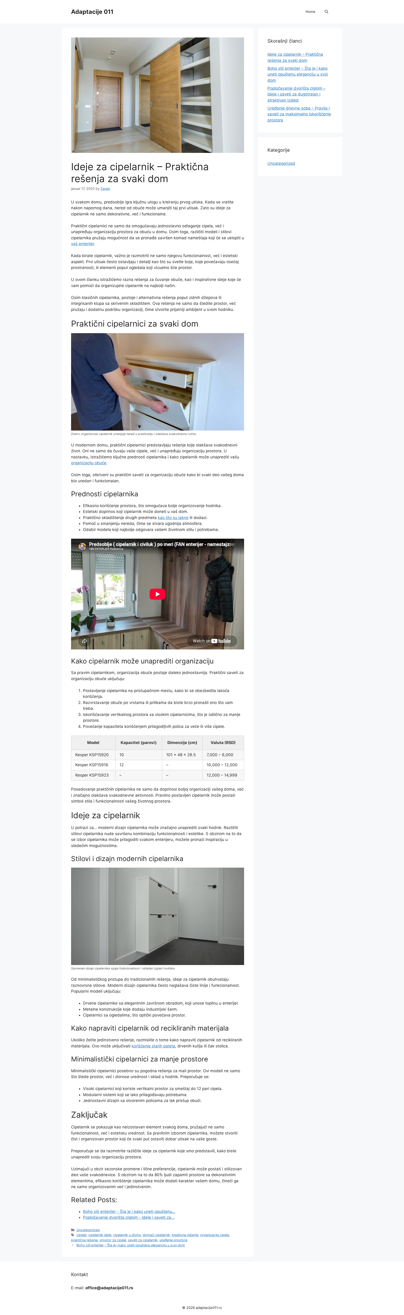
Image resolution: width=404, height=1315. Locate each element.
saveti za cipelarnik (143, 1240)
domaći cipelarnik (156, 1235)
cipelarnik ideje (99, 1235)
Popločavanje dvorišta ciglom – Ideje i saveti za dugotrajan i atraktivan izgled (296, 94)
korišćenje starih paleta (153, 1046)
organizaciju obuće (88, 462)
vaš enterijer (82, 243)
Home (310, 11)
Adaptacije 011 (92, 11)
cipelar (81, 1235)
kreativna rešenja (185, 1235)
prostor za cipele (113, 1240)
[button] (326, 12)
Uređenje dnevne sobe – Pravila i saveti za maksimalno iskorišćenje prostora (299, 114)
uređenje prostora (173, 1240)
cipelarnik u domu (127, 1235)
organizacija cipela (214, 1235)
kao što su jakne (173, 517)
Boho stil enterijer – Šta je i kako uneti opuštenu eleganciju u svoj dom (130, 1245)
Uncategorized (88, 1230)
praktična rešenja (84, 1240)
